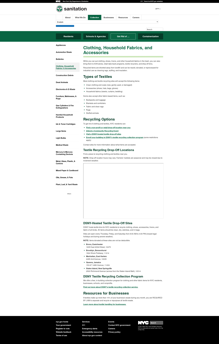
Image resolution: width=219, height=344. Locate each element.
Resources (123, 17)
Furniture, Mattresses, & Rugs (66, 97)
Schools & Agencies (96, 36)
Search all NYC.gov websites (153, 1)
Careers (136, 17)
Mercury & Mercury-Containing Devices (64, 153)
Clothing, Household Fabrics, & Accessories (66, 67)
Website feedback (63, 332)
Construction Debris (64, 75)
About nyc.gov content (92, 335)
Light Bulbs (61, 138)
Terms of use (61, 335)
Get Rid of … (123, 36)
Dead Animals (62, 82)
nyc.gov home (62, 321)
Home (59, 17)
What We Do (80, 17)
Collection (94, 17)
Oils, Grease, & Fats (64, 177)
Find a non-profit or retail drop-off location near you (108, 127)
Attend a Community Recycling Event (102, 131)
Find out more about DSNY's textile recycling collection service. (110, 287)
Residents (68, 36)
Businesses (109, 17)
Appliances (61, 45)
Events (111, 321)
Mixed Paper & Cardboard (67, 170)
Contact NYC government (119, 325)
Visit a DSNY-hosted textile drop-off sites (103, 134)
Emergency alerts (89, 328)
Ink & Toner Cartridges (65, 124)
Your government (63, 325)
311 (142, 1)
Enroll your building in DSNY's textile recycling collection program (114, 137)
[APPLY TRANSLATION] (65, 26)
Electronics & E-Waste (65, 89)
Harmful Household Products (64, 115)
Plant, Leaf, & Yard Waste (67, 184)
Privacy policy (114, 332)
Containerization (151, 36)
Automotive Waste (64, 52)
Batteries (60, 59)
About (67, 17)
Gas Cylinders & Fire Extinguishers (65, 106)
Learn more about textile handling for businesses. (104, 304)
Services (86, 321)
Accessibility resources (92, 332)
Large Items (61, 131)
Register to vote (63, 328)
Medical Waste (62, 145)
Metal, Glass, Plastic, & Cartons (65, 162)
